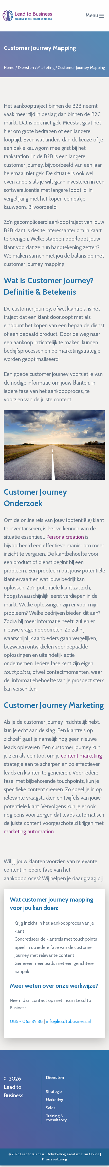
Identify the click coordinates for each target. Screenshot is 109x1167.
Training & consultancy (56, 1118)
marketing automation (29, 831)
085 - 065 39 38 (26, 1021)
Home (9, 67)
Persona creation (65, 537)
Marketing (46, 67)
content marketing (81, 755)
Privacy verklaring (54, 1159)
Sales (50, 1107)
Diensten (26, 67)
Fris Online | (92, 1154)
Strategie (54, 1091)
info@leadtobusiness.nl (68, 1021)
